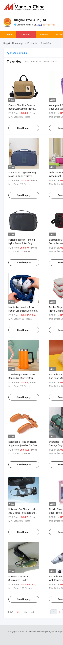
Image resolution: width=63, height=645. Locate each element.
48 (32, 611)
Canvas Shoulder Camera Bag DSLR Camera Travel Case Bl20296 (21, 109)
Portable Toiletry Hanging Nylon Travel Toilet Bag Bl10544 (21, 243)
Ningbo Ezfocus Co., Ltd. (30, 20)
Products (28, 34)
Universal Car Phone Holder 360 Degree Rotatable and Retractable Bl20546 (22, 513)
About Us (44, 34)
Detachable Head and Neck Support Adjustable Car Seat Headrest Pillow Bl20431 (23, 445)
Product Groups (18, 52)
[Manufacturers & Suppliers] (24, 7)
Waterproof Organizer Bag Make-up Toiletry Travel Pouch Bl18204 (22, 176)
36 (25, 611)
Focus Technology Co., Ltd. (42, 631)
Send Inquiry (24, 128)
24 (18, 612)
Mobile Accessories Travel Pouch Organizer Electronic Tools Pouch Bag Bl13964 (22, 311)
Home (10, 34)
